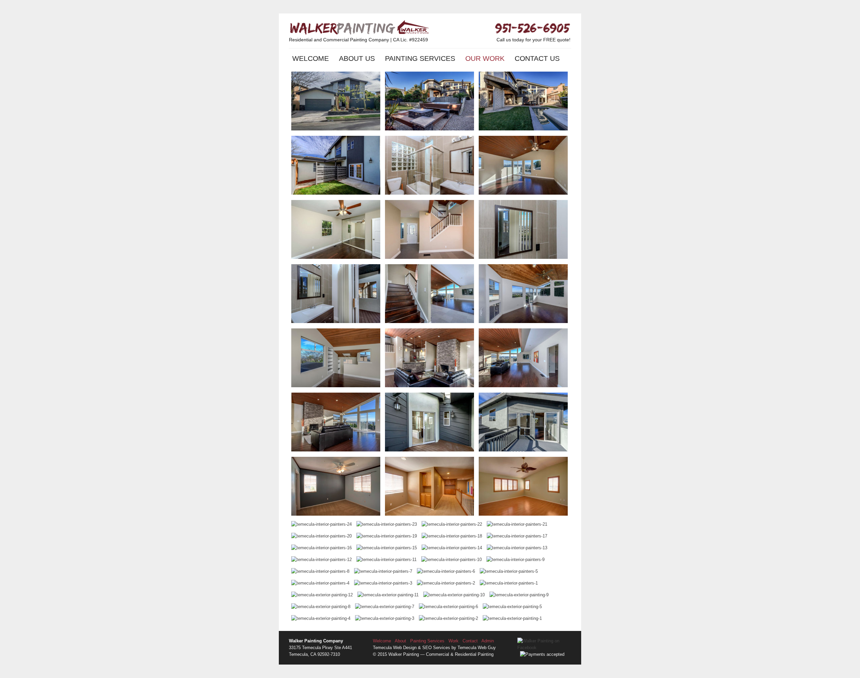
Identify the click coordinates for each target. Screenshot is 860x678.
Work (453, 640)
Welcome (310, 58)
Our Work (485, 58)
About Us (357, 58)
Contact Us (537, 58)
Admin (487, 640)
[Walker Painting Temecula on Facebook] (544, 647)
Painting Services (420, 58)
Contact (470, 640)
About (400, 640)
